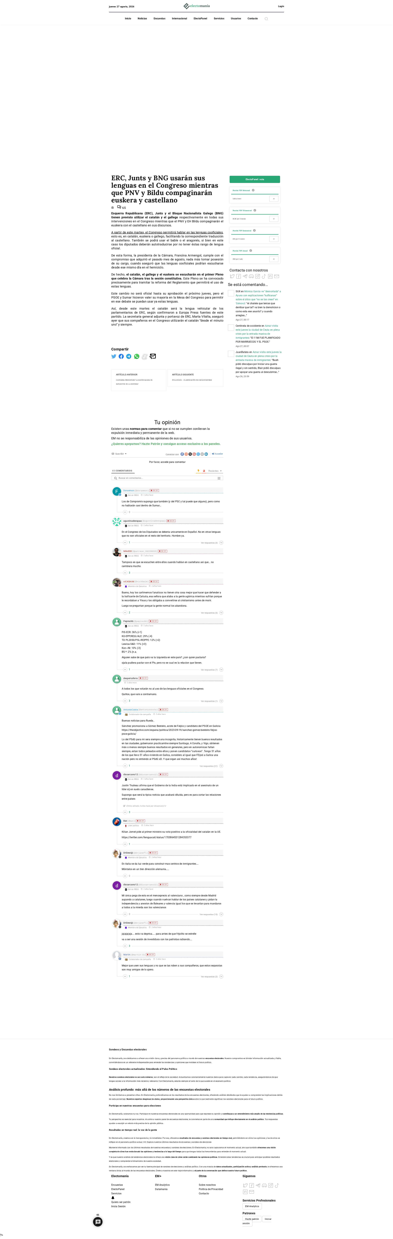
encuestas (196, 1138)
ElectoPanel (200, 18)
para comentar (151, 429)
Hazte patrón (252, 1219)
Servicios (219, 18)
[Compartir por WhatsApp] (137, 356)
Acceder (218, 454)
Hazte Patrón (151, 444)
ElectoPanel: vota (255, 179)
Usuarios (236, 18)
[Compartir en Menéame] (145, 356)
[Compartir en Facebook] (122, 356)
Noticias (142, 18)
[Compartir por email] (152, 356)
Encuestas (159, 18)
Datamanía (161, 1189)
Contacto (253, 18)
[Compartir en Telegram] (129, 356)
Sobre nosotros (207, 1184)
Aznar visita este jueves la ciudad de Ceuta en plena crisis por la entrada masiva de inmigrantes (259, 356)
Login (281, 6)
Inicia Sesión (118, 1206)
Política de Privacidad (211, 1189)
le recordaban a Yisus (134, 600)
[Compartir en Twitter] (114, 356)
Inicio (128, 18)
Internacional (179, 18)
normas (135, 429)
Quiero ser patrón (120, 1202)
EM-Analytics (162, 1184)
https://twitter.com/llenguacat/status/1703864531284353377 (156, 837)
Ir (273, 199)
